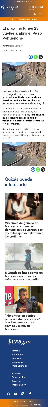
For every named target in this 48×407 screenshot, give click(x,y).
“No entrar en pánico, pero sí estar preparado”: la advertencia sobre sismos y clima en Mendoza (23, 322)
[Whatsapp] (36, 57)
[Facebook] (31, 57)
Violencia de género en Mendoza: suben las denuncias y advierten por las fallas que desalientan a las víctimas (24, 229)
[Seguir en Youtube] (16, 394)
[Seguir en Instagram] (23, 394)
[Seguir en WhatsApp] (8, 394)
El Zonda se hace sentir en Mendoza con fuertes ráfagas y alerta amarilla (24, 276)
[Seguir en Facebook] (30, 394)
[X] (41, 57)
